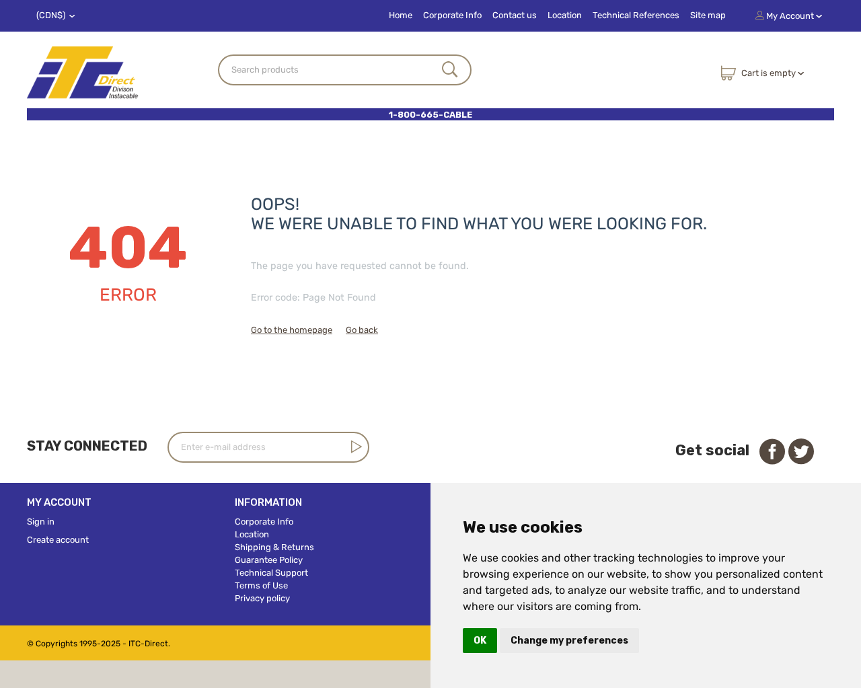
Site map (708, 15)
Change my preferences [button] (569, 640)
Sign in (40, 522)
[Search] (449, 70)
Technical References (636, 15)
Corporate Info (452, 15)
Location (565, 15)
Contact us (514, 15)
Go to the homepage (291, 330)
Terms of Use (261, 585)
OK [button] (480, 640)
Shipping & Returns (274, 547)
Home (400, 15)
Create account (58, 540)
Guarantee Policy (269, 560)
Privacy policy (262, 598)
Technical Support (271, 573)
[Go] (354, 446)
